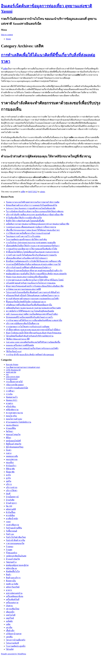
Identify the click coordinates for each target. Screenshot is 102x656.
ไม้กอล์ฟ (9, 649)
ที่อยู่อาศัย (10, 472)
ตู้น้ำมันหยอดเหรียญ (14, 447)
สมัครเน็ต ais (11, 568)
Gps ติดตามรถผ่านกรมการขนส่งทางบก (23, 367)
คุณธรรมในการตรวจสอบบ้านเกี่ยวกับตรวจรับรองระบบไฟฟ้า (32, 348)
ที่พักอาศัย (10, 469)
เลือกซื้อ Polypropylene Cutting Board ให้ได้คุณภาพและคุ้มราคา (33, 230)
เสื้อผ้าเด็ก (10, 630)
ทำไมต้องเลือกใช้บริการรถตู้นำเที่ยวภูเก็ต (24, 218)
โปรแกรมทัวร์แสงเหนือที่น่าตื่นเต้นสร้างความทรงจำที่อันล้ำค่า (33, 292)
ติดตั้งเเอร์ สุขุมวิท (13, 444)
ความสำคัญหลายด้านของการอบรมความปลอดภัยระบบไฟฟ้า (32, 299)
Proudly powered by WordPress (13, 654)
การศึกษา (10, 391)
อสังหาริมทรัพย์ (12, 587)
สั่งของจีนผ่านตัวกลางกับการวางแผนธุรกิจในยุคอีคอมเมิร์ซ (31, 205)
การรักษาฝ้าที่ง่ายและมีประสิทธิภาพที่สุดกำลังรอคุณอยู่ (30, 355)
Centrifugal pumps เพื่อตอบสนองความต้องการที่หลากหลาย (31, 227)
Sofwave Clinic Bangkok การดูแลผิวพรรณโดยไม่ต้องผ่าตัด (30, 208)
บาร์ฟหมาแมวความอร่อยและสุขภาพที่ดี (23, 289)
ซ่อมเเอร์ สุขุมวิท (13, 434)
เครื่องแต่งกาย (12, 602)
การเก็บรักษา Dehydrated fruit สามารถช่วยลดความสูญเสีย (31, 242)
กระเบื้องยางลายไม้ (14, 382)
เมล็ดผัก (9, 621)
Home (8, 39)
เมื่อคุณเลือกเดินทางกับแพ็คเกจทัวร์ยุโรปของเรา (27, 258)
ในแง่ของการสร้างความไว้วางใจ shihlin (23, 236)
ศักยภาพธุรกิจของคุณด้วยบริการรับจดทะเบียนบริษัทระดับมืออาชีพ (34, 286)
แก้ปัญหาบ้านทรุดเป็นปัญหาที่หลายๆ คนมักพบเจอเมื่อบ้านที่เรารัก (34, 270)
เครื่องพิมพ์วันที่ (12, 599)
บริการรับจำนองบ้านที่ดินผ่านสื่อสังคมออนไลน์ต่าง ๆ (28, 267)
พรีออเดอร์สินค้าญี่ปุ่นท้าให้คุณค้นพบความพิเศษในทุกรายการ (32, 295)
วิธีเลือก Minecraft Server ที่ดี (17, 339)
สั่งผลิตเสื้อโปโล (13, 571)
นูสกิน (8, 481)
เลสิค (23, 192)
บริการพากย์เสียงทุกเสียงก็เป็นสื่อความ (22, 323)
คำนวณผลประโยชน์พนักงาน (18, 422)
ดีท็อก (8, 438)
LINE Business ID (13, 370)
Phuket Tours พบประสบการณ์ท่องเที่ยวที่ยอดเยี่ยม (27, 277)
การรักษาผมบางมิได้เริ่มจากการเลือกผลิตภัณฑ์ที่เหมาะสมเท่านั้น (34, 320)
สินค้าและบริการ (13, 578)
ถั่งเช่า (8, 450)
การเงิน (9, 394)
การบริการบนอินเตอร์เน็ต (17, 388)
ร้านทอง (9, 546)
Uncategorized (11, 379)
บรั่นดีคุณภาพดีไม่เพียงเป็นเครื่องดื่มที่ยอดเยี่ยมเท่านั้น (29, 305)
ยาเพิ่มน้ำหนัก (12, 518)
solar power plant (13, 377)
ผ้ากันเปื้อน (10, 512)
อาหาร (9, 590)
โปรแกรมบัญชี (12, 643)
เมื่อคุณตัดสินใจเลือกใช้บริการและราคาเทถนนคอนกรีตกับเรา (32, 246)
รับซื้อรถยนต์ (11, 531)
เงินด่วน (9, 606)
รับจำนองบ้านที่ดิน (14, 528)
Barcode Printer (12, 364)
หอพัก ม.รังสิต (12, 584)
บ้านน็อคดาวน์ (12, 497)
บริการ (9, 484)
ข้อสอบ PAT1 (11, 400)
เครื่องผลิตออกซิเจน (14, 596)
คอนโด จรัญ (11, 416)
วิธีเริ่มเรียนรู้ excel (13, 351)
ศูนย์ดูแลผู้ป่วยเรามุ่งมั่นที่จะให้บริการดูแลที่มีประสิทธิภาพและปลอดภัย (36, 274)
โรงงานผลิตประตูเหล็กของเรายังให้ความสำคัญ (26, 239)
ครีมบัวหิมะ (11, 406)
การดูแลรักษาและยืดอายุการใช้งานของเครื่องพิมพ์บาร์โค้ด (31, 249)
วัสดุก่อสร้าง (11, 562)
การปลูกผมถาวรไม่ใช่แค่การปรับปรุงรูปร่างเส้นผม (27, 327)
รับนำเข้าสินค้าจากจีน (15, 540)
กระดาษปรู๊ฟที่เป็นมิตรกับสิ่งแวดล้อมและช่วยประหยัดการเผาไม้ (33, 264)
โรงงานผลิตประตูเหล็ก (16, 646)
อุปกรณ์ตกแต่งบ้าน (14, 593)
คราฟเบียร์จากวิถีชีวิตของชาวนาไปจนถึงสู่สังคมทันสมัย (30, 311)
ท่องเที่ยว (10, 462)
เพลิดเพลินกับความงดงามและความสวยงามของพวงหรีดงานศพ (33, 308)
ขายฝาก (9, 403)
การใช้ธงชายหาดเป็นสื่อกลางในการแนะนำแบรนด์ (28, 233)
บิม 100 (9, 506)
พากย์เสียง (10, 515)
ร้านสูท (9, 550)
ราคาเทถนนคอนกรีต (15, 543)
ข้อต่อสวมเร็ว (12, 397)
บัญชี (8, 494)
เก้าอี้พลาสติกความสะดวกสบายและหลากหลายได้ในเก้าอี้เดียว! (33, 330)
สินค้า (8, 574)
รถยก (8, 522)
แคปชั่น (9, 637)
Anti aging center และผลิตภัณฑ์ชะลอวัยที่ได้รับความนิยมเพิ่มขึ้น (33, 342)
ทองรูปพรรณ (11, 459)
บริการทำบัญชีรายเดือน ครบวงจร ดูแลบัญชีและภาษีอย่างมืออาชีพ (34, 214)
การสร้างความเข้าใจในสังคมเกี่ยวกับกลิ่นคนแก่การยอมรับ (31, 255)
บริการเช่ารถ (11, 487)
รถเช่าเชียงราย (12, 525)
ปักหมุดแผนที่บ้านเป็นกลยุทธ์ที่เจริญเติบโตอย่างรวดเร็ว (29, 317)
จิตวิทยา (9, 431)
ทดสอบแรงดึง (12, 456)
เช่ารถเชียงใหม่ (12, 609)
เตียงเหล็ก (10, 612)
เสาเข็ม (9, 627)
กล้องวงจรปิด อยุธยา (15, 385)
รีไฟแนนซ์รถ (11, 553)
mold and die (11, 372)
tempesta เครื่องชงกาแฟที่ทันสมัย (20, 345)
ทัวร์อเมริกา (11, 466)
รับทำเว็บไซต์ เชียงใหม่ (16, 537)
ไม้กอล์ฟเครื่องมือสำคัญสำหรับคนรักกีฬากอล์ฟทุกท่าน (29, 336)
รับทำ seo (10, 534)
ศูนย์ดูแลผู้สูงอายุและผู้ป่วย (17, 565)
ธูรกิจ (8, 478)
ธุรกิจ (8, 475)
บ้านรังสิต (10, 500)
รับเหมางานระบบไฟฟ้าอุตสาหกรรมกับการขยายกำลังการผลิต (32, 202)
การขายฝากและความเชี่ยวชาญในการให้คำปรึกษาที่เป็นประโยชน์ (34, 280)
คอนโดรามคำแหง (14, 419)
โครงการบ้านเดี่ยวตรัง (15, 640)
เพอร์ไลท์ (10, 618)
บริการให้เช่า (11, 490)
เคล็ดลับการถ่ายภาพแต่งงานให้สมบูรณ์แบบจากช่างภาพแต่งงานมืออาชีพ (37, 224)
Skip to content (7, 35)
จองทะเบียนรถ (12, 425)
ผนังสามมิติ (11, 509)
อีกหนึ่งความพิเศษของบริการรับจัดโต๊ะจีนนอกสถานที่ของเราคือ (33, 261)
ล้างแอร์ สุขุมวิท (13, 559)
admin (42, 192)
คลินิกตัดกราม (12, 410)
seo (7, 374)
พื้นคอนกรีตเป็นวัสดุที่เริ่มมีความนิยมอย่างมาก (26, 302)
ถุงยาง (8, 453)
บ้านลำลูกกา (11, 503)
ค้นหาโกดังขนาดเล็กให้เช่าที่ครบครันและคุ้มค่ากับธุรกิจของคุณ (33, 333)
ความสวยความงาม (14, 413)
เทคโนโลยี (10, 615)
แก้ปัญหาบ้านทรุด (13, 634)
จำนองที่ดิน (11, 428)
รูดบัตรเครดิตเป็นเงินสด (16, 556)
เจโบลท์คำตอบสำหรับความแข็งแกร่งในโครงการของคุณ (30, 283)
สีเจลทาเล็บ (11, 581)
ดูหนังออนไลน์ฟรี (13, 441)
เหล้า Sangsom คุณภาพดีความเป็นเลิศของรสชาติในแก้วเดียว (32, 314)
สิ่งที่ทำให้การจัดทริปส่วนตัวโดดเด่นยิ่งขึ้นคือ (25, 221)
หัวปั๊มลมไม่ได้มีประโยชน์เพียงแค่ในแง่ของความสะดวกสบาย (32, 252)
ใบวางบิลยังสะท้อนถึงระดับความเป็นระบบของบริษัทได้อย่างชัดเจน (34, 211)
